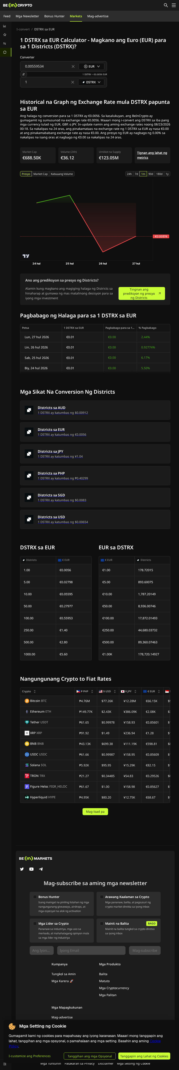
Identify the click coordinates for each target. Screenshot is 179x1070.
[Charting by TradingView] (26, 256)
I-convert (23, 29)
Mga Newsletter (27, 16)
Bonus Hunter (54, 16)
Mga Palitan (108, 995)
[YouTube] (31, 869)
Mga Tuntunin (50, 1063)
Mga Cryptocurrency (114, 988)
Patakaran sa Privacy (80, 1063)
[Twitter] (21, 869)
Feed (6, 16)
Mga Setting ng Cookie (133, 1063)
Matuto (104, 981)
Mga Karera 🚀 (62, 981)
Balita (103, 974)
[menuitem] (5, 26)
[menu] (5, 39)
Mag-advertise (97, 16)
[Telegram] (41, 869)
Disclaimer (106, 1063)
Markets (76, 16)
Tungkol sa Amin (64, 974)
